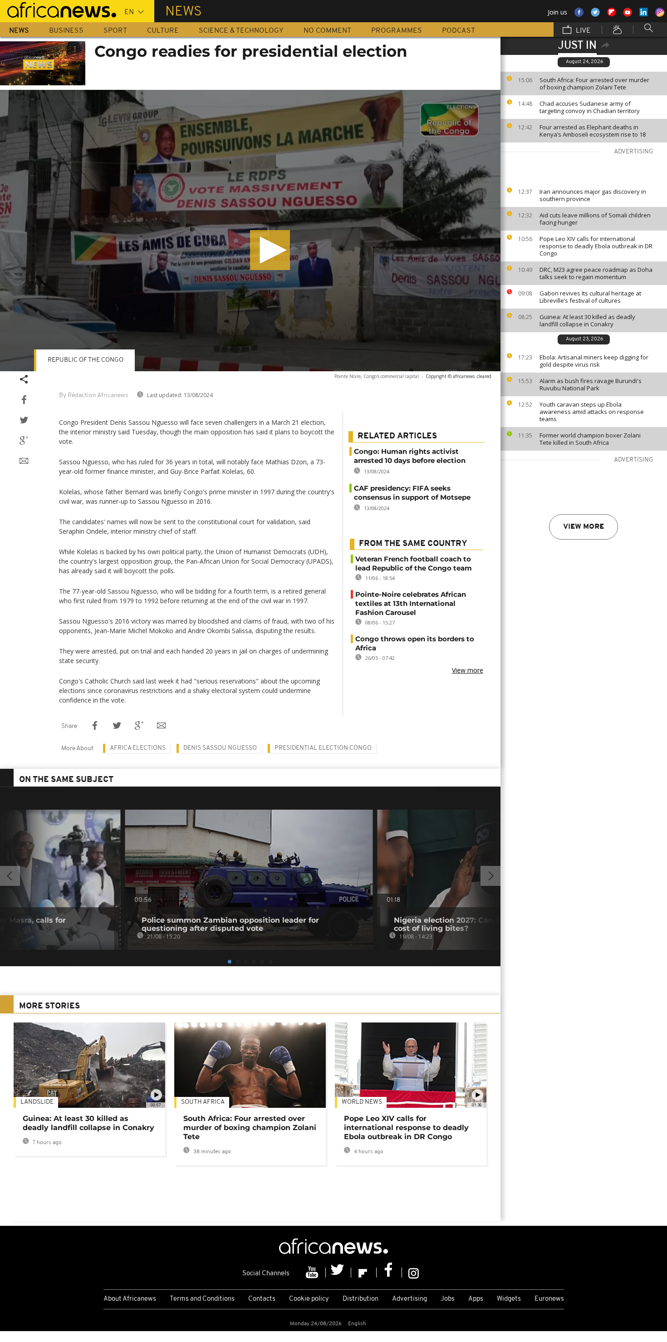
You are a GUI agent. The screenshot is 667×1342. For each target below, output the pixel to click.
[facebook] (389, 1273)
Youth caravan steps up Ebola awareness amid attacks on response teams (591, 412)
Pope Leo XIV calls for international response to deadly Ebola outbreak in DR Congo (595, 246)
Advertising (409, 1299)
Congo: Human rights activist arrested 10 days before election (410, 456)
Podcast (458, 30)
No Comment (327, 30)
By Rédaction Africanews (93, 395)
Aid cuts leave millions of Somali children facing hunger (595, 218)
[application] (250, 230)
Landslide (37, 1102)
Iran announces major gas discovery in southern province (592, 195)
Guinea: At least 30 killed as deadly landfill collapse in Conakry (587, 320)
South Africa (203, 1102)
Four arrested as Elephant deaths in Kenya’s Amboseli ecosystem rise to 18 (592, 130)
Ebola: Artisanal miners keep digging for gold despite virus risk (593, 361)
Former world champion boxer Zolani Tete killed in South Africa (590, 439)
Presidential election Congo (323, 748)
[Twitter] (338, 1273)
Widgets (509, 1299)
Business (66, 30)
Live (582, 30)
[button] (270, 250)
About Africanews (129, 1299)
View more (583, 527)
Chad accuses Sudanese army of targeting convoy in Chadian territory (589, 107)
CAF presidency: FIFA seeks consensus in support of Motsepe (412, 492)
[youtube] (313, 1273)
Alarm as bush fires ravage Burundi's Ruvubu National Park (590, 384)
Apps (475, 1299)
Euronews (549, 1299)
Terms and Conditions (202, 1299)
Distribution (360, 1299)
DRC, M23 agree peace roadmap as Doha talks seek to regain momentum (595, 273)
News (19, 30)
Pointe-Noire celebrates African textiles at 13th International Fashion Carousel (410, 603)
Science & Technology (241, 30)
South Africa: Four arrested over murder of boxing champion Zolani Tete (594, 83)
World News (362, 1102)
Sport (115, 30)
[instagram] (413, 1273)
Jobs (448, 1299)
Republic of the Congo (85, 360)
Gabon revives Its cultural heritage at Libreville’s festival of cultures (590, 297)
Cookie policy (309, 1299)
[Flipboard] (364, 1273)
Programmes (396, 30)
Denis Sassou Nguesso (220, 748)
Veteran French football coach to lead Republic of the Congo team (413, 563)
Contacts (261, 1299)
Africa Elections (138, 748)
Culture (163, 30)
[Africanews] (58, 9)
